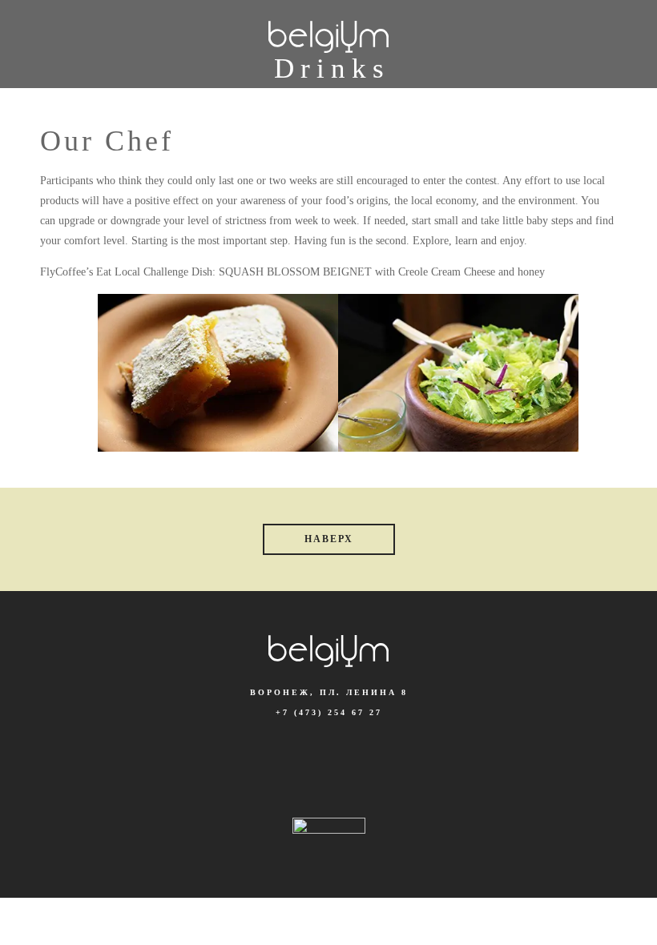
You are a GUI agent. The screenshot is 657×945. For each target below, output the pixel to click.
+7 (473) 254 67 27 (329, 712)
